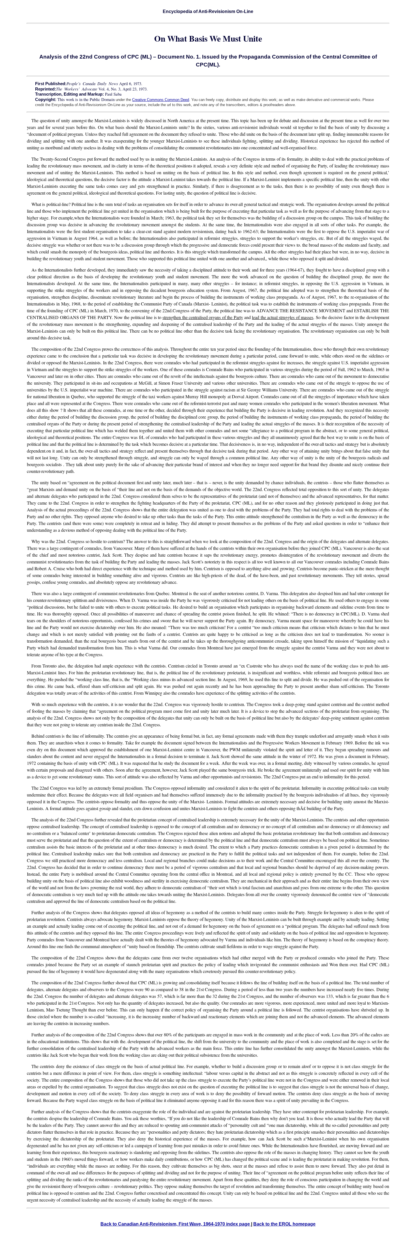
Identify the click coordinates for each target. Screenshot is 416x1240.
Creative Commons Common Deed (160, 100)
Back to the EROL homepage (284, 1224)
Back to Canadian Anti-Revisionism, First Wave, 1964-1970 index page (175, 1224)
